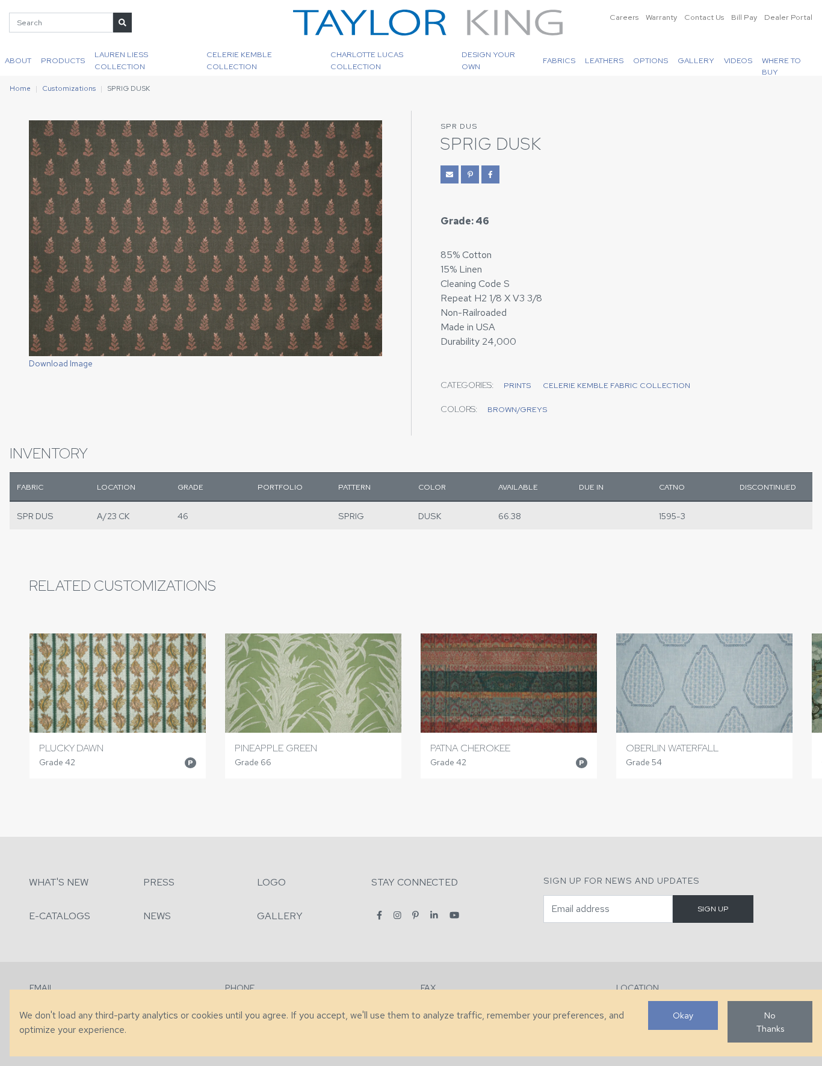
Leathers (604, 60)
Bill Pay (744, 17)
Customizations (69, 88)
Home (20, 88)
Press (159, 882)
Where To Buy (781, 65)
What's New (58, 882)
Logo (271, 882)
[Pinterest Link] (470, 174)
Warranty (661, 17)
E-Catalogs (59, 916)
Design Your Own (488, 60)
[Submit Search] (122, 22)
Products (63, 60)
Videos (738, 60)
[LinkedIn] (434, 915)
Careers (624, 17)
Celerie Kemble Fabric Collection (616, 385)
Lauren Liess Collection (121, 60)
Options (650, 60)
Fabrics (559, 60)
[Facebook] (379, 915)
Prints (517, 385)
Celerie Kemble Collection (239, 60)
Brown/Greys (517, 409)
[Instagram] (397, 915)
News (157, 916)
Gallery (696, 60)
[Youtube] (454, 915)
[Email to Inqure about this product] (449, 174)
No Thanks (770, 1021)
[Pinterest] (415, 915)
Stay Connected (414, 882)
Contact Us (704, 17)
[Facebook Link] (490, 174)
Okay (683, 1015)
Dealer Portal (788, 17)
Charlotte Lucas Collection (366, 60)
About (18, 60)
